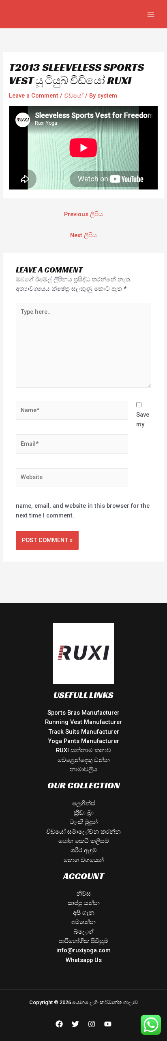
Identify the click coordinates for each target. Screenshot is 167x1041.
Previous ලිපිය (83, 214)
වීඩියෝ (74, 95)
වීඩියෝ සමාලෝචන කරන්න (83, 831)
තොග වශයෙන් (84, 860)
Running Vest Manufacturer (83, 722)
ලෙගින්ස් (83, 803)
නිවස (83, 893)
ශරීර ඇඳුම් (84, 850)
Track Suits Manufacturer (83, 731)
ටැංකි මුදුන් (84, 822)
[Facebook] (59, 1024)
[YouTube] (107, 1024)
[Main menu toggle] (151, 14)
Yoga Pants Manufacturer (83, 741)
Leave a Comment (33, 95)
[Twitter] (75, 1024)
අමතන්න (83, 922)
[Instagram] (91, 1024)
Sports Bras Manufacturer (83, 712)
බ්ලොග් (84, 931)
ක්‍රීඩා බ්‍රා (84, 812)
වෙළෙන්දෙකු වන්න (84, 760)
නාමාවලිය (83, 769)
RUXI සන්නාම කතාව (83, 750)
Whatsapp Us (84, 960)
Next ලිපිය (83, 235)
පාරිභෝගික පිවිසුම (83, 941)
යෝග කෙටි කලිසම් (83, 841)
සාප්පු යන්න (84, 903)
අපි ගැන (83, 912)
